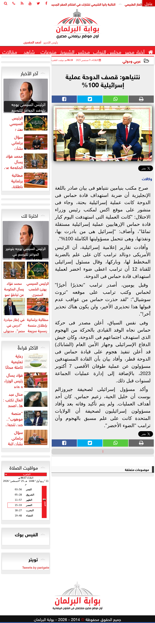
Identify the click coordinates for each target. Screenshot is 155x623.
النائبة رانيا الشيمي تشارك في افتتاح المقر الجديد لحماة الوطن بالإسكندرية (76, 4)
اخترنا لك (29, 215)
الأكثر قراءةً (28, 347)
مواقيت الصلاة (23, 467)
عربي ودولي (132, 60)
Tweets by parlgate (35, 567)
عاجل (149, 3)
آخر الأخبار (29, 72)
